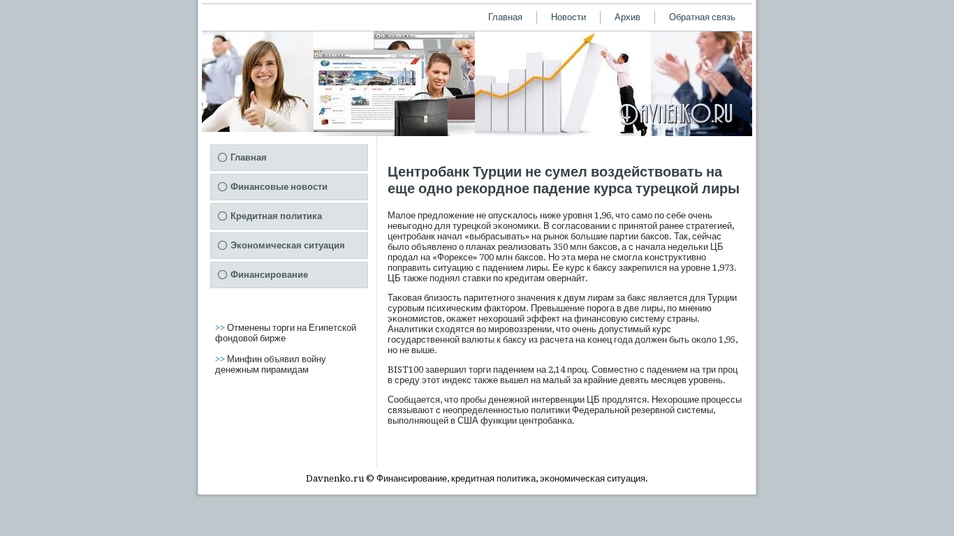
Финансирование (269, 274)
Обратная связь (702, 17)
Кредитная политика (276, 216)
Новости (568, 17)
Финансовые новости (279, 186)
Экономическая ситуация (287, 245)
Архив (627, 17)
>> (221, 327)
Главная (505, 17)
